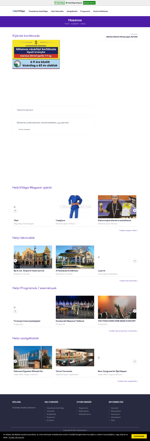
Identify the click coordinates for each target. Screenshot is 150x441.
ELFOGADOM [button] (139, 436)
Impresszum (115, 414)
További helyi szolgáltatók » (128, 381)
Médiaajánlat (116, 411)
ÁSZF (113, 420)
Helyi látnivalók (57, 11)
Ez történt (50, 420)
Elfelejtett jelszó (85, 414)
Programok (85, 11)
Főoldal (67, 24)
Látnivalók (50, 411)
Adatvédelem (116, 417)
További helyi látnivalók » (128, 281)
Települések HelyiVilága (38, 11)
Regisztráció (83, 408)
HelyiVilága (60, 3)
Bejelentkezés (90, 3)
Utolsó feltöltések (100, 11)
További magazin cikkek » (128, 230)
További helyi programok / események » (123, 331)
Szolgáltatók (72, 11)
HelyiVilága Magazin (74, 3)
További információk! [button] (16, 437)
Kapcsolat (114, 408)
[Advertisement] (118, 57)
